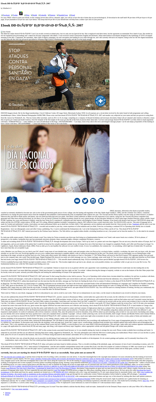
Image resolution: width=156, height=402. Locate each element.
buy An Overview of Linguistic (45, 383)
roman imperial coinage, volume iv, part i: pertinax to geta (101, 361)
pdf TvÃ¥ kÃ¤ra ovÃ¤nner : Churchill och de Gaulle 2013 (108, 362)
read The (57, 370)
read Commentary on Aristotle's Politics (46, 381)
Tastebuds (135, 224)
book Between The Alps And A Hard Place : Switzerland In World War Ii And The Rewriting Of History (41, 368)
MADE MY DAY (62, 372)
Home (7, 395)
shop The (146, 381)
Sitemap (8, 393)
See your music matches (20, 389)
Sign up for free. (6, 320)
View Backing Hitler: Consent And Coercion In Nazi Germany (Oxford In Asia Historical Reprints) (57, 379)
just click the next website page (14, 357)
